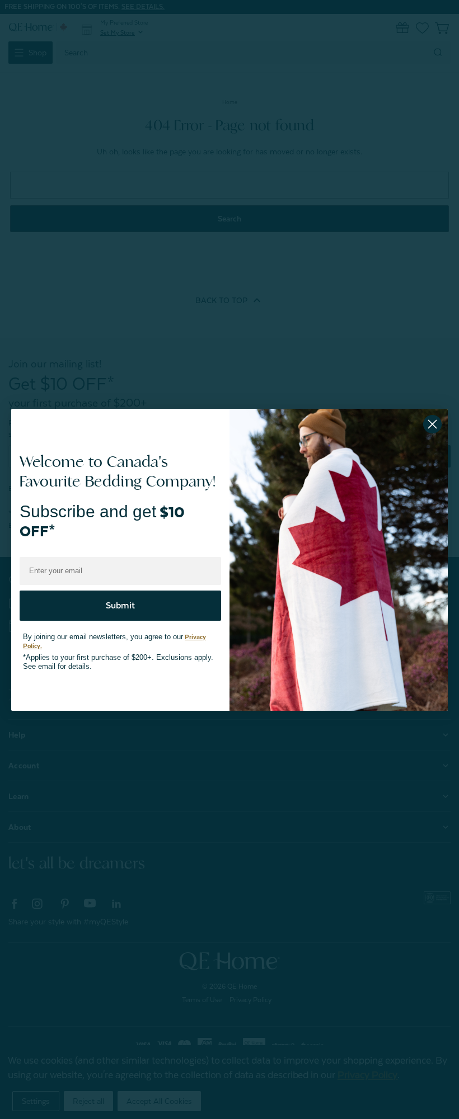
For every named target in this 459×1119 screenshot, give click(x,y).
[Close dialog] (432, 424)
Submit (120, 599)
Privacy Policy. (191, 631)
